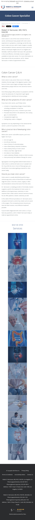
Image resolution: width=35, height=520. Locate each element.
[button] (32, 7)
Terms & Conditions (7, 474)
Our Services (25, 23)
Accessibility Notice (20, 474)
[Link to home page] (14, 7)
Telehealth (12, 1)
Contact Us (30, 474)
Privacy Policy (25, 470)
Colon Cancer (5, 24)
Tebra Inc (17, 470)
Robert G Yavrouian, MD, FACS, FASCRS (11, 23)
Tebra (24, 514)
